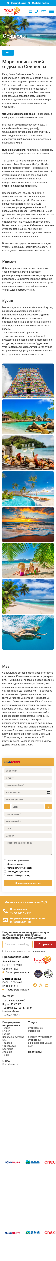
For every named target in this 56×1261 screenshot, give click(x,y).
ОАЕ (4, 1040)
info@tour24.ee (20, 922)
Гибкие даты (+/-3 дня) (18, 872)
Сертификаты (10, 1064)
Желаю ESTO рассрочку (18, 875)
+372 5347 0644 (20, 913)
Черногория (9, 1046)
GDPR (31, 1045)
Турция (6, 1028)
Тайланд (7, 1043)
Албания (7, 1052)
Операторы (34, 1039)
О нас (6, 1061)
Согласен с (18, 860)
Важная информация (40, 1042)
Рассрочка (34, 1030)
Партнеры (35, 1052)
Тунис (5, 1055)
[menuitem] (43, 11)
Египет (6, 1031)
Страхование (35, 1027)
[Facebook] (35, 985)
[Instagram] (41, 985)
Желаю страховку (16, 864)
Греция (6, 1034)
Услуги (32, 1022)
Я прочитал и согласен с (25, 951)
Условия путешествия (40, 1036)
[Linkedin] (47, 985)
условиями (23, 860)
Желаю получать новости (19, 868)
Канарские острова (13, 1037)
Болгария (7, 1049)
